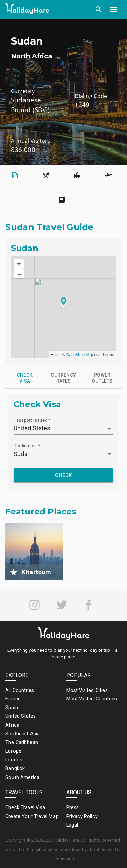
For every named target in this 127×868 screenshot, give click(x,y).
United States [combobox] (32, 428)
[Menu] (113, 9)
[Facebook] (88, 604)
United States (20, 716)
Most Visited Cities (87, 690)
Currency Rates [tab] (63, 378)
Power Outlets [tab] (102, 378)
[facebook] (89, 605)
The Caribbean (21, 742)
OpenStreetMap (79, 354)
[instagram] (34, 605)
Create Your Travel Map (32, 816)
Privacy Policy (82, 816)
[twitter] (61, 605)
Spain (11, 708)
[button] (98, 9)
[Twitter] (61, 604)
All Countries (19, 690)
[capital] (13, 572)
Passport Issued (32, 420)
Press (72, 808)
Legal (72, 825)
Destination (27, 445)
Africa (12, 725)
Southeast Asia (22, 734)
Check (63, 475)
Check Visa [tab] (25, 378)
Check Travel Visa (25, 808)
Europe (13, 751)
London (13, 760)
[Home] (27, 10)
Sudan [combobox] (22, 453)
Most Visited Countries (91, 699)
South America (22, 777)
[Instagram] (34, 604)
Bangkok (15, 768)
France (13, 699)
